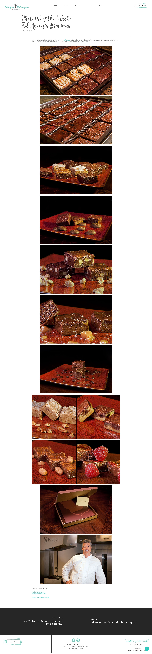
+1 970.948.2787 (137, 644)
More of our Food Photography (40, 597)
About (66, 5)
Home (55, 5)
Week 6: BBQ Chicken (38, 592)
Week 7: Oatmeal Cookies (39, 593)
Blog (90, 5)
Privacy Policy (76, 650)
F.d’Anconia (67, 40)
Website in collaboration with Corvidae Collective (76, 646)
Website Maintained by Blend (76, 648)
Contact (102, 5)
